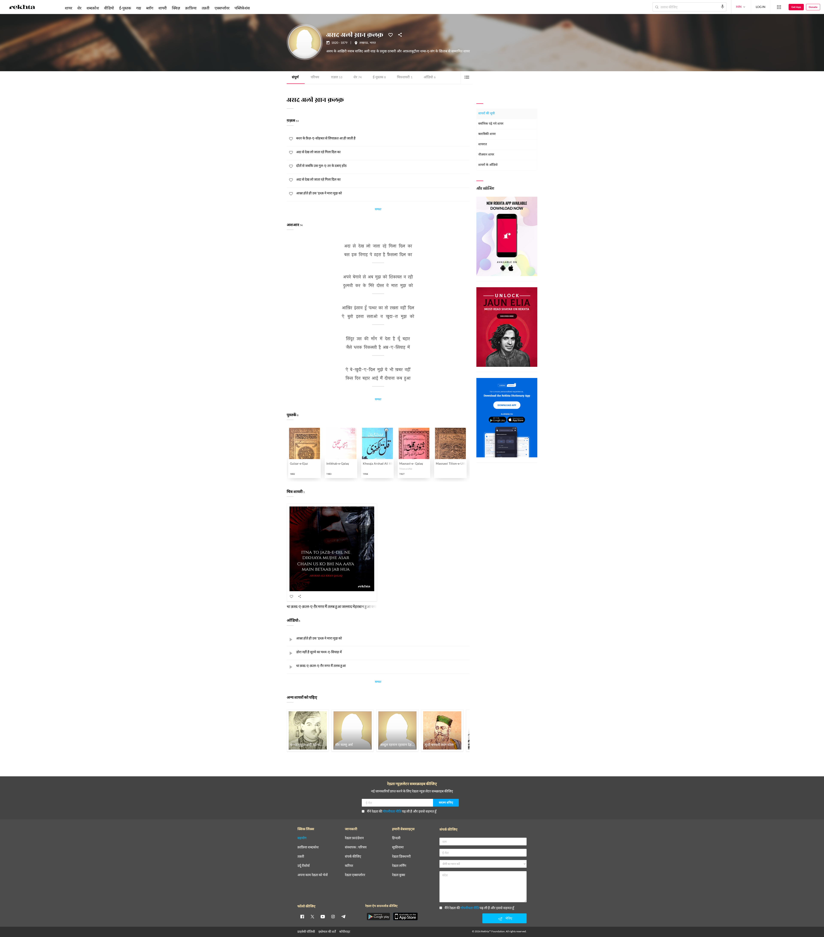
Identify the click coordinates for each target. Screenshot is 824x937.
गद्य (138, 8)
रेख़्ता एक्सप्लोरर (355, 875)
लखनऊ (363, 43)
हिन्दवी (396, 838)
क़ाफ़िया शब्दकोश (308, 847)
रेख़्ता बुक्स (398, 875)
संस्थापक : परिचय (356, 847)
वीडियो (109, 8)
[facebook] (302, 916)
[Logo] (22, 7)
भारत (373, 43)
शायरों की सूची (486, 114)
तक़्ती (205, 8)
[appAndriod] (378, 916)
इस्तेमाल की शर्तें (327, 931)
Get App (796, 7)
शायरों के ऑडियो (488, 165)
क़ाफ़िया (191, 8)
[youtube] (322, 916)
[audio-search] (722, 6)
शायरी (162, 8)
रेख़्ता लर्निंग (399, 865)
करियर (349, 865)
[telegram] (343, 916)
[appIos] (405, 916)
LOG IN (760, 7)
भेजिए (508, 918)
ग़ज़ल (336, 77)
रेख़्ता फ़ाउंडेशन (354, 838)
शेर (357, 77)
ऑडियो (430, 77)
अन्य (258, 8)
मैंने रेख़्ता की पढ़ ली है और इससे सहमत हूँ (401, 811)
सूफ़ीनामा (398, 847)
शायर (68, 8)
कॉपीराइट (344, 931)
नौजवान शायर (486, 155)
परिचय (315, 77)
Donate (813, 7)
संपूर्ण (295, 77)
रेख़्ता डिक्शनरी (401, 856)
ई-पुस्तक (379, 77)
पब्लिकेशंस (242, 8)
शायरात (482, 144)
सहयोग (301, 838)
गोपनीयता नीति (392, 811)
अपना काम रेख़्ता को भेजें (312, 875)
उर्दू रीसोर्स (303, 865)
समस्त (378, 210)
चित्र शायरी (404, 77)
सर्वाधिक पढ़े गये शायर (490, 124)
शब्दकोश (92, 8)
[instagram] (333, 916)
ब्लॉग (149, 8)
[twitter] (312, 916)
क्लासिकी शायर (487, 134)
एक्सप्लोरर (222, 8)
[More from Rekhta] (779, 7)
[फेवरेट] (390, 34)
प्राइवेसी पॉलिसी (306, 931)
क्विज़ (176, 8)
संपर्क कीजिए (353, 856)
